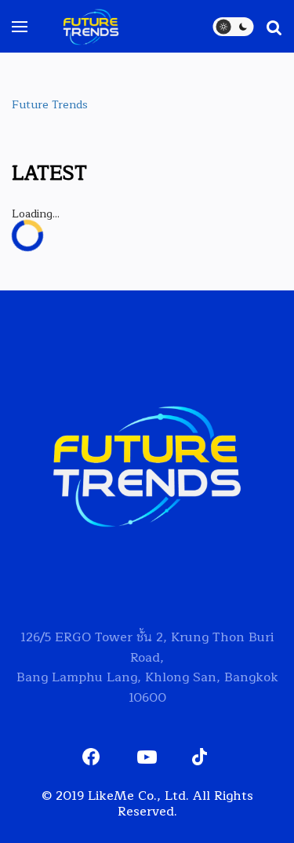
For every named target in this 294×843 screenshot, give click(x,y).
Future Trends (50, 105)
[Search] (266, 26)
